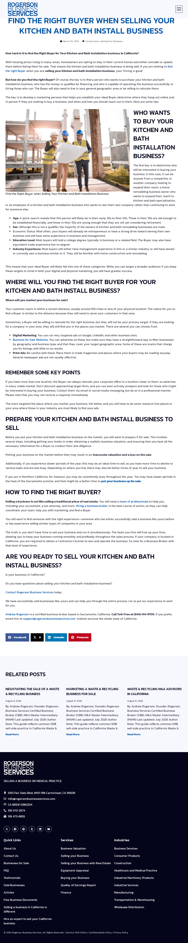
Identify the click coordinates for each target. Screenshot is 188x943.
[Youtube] (49, 829)
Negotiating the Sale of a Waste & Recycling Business (32, 691)
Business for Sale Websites (30, 339)
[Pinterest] (23, 829)
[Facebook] (15, 829)
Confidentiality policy (100, 932)
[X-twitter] (7, 829)
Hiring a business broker (92, 506)
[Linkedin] (40, 829)
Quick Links (12, 840)
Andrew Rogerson (17, 614)
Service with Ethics (76, 932)
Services (67, 840)
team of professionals (134, 501)
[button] (179, 9)
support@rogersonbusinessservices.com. (49, 618)
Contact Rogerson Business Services (29, 592)
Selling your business (111, 41)
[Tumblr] (32, 829)
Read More (12, 734)
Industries (121, 840)
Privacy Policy (121, 932)
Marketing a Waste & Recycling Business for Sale (92, 691)
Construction (92, 41)
